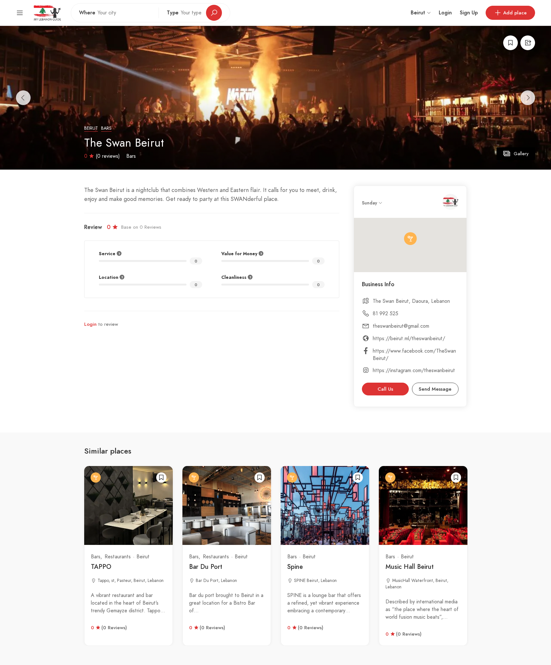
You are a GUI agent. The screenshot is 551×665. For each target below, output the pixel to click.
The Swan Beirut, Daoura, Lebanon (411, 301)
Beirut (91, 128)
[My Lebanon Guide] (47, 12)
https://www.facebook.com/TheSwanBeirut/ (414, 355)
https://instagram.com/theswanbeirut (414, 370)
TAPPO (101, 566)
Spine (295, 566)
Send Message (435, 389)
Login (445, 12)
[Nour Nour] (451, 202)
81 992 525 (385, 313)
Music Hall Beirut (410, 566)
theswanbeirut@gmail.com (401, 326)
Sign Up (469, 12)
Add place (515, 13)
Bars (106, 128)
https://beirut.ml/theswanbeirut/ (409, 338)
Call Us (385, 389)
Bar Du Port (205, 566)
